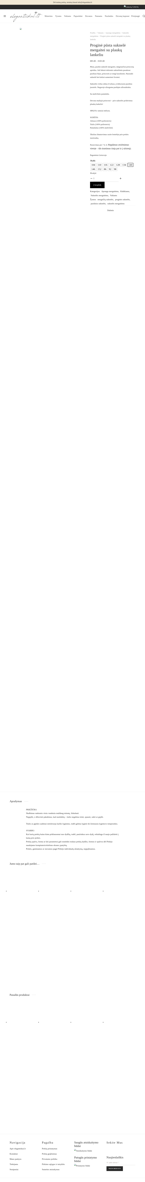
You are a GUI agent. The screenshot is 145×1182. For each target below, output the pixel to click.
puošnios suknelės (98, 203)
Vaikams (67, 16)
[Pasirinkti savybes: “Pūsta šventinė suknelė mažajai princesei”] (108, 962)
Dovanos (88, 16)
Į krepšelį (97, 185)
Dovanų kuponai (122, 16)
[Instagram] (9, 7)
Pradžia (92, 33)
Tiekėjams (14, 1164)
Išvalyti (93, 173)
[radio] (93, 165)
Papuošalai (78, 16)
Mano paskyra (15, 1159)
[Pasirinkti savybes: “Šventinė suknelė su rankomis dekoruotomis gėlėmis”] (44, 966)
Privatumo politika (49, 1159)
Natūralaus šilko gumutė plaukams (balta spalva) (120, 1108)
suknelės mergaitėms (115, 203)
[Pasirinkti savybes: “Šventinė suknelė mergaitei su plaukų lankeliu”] (76, 962)
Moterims (49, 16)
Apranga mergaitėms (112, 33)
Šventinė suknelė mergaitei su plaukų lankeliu (86, 977)
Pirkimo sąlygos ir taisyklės (53, 1164)
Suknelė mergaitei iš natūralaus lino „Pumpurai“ (86, 1112)
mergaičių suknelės (105, 199)
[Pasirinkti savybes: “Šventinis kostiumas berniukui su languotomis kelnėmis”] (12, 1093)
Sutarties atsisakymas (50, 1169)
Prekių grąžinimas (49, 1154)
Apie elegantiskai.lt (18, 1148)
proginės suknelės (122, 199)
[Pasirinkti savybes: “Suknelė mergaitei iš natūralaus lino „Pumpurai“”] (76, 1097)
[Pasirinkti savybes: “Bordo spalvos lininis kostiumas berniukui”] (44, 1093)
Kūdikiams (124, 191)
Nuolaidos (109, 16)
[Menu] (4, 16)
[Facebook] (5, 7)
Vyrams (58, 16)
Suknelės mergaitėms (99, 195)
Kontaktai (14, 1154)
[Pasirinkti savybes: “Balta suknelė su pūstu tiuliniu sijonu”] (12, 962)
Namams (98, 16)
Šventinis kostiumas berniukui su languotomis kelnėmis (23, 1108)
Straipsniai (14, 1169)
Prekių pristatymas (49, 1148)
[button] (108, 1093)
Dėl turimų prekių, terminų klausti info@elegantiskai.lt (72, 2)
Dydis (92, 161)
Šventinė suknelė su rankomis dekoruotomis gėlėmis (56, 981)
